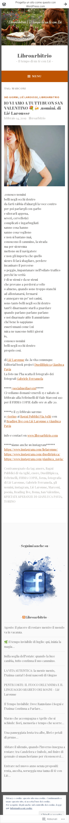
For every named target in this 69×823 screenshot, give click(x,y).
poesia (8, 492)
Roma (35, 492)
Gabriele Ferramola (30, 379)
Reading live (22, 492)
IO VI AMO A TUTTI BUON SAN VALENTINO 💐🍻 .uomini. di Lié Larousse (33, 108)
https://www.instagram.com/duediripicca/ (32, 454)
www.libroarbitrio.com (42, 435)
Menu (36, 76)
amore (40, 468)
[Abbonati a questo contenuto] (23, 617)
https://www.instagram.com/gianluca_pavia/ (33, 459)
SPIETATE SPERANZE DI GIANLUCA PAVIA (33, 497)
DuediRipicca (43, 364)
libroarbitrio (37, 118)
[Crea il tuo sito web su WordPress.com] (34, 4)
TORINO (9, 501)
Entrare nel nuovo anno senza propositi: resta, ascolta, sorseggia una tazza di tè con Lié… (33, 770)
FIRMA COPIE (28, 478)
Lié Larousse (29, 97)
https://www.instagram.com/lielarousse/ (31, 449)
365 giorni (11, 97)
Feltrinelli (10, 478)
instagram (22, 487)
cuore (35, 473)
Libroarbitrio (34, 55)
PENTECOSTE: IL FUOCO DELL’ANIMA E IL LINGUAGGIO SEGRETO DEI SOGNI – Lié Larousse (33, 689)
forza (42, 478)
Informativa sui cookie (21, 808)
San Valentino (50, 492)
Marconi (54, 487)
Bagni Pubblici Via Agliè (35, 416)
